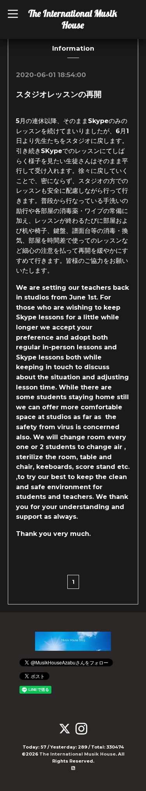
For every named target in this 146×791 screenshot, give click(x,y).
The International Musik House (72, 19)
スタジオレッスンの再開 (59, 94)
